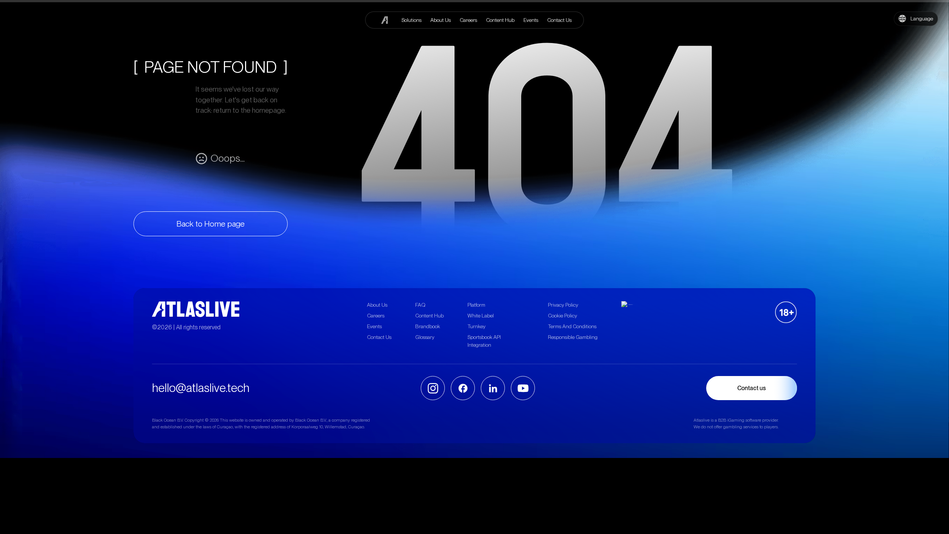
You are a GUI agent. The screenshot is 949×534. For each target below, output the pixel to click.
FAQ (420, 305)
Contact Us (379, 337)
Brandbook (427, 326)
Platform (476, 305)
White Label (480, 316)
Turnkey (476, 326)
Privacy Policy (563, 305)
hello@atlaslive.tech (200, 388)
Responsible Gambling (573, 337)
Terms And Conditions (572, 326)
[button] (916, 18)
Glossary (424, 337)
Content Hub (429, 316)
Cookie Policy (562, 316)
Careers (375, 316)
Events (374, 326)
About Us (377, 305)
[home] (384, 20)
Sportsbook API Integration (484, 341)
